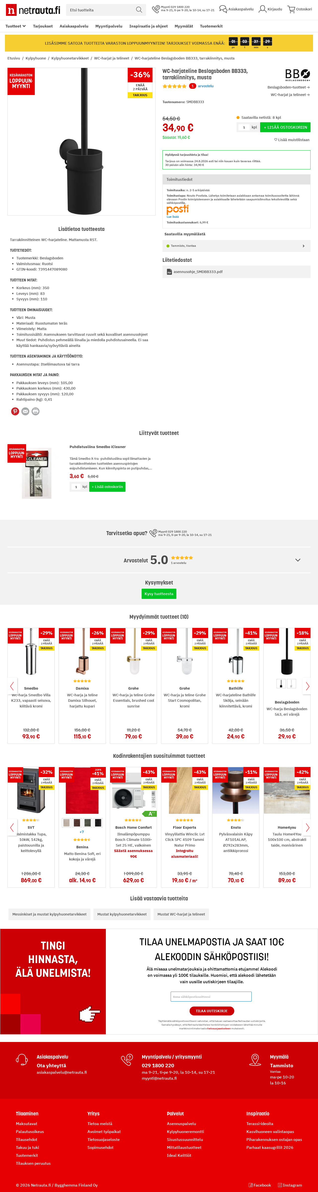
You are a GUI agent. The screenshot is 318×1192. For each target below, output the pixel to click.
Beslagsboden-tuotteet (287, 87)
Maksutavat (26, 1123)
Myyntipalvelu (108, 26)
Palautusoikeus (30, 1131)
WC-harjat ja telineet (112, 58)
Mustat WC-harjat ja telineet (181, 914)
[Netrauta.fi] (33, 10)
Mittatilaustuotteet (184, 1147)
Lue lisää (173, 216)
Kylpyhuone (36, 58)
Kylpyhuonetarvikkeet (70, 58)
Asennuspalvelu (181, 1123)
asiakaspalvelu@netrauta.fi (62, 1072)
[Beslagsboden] (298, 75)
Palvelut (175, 1113)
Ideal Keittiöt (179, 1155)
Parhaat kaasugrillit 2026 (269, 1147)
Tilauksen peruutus (33, 1163)
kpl (84, 487)
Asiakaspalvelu (74, 26)
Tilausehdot (26, 1139)
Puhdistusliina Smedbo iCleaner (98, 446)
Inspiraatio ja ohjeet (148, 26)
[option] (281, 683)
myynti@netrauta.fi (159, 1078)
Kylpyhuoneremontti (185, 1131)
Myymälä (279, 1057)
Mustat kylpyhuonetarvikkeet (122, 914)
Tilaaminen (27, 1113)
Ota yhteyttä (51, 1065)
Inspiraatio (257, 1113)
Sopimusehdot (100, 1147)
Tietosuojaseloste (103, 1139)
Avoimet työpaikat (104, 1131)
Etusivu (14, 58)
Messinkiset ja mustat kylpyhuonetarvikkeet (49, 914)
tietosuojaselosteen (219, 1028)
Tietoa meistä (99, 1123)
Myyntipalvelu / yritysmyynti (172, 1057)
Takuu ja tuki (27, 1147)
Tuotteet (13, 26)
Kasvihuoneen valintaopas (270, 1131)
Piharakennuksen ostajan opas (274, 1139)
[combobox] (106, 10)
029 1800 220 (158, 1065)
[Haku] (139, 10)
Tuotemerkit (211, 26)
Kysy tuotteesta (159, 593)
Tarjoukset (43, 26)
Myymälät (184, 26)
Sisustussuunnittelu (185, 1139)
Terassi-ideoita (259, 1123)
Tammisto (281, 1065)
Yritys (93, 1113)
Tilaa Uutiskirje (212, 1011)
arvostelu (203, 86)
